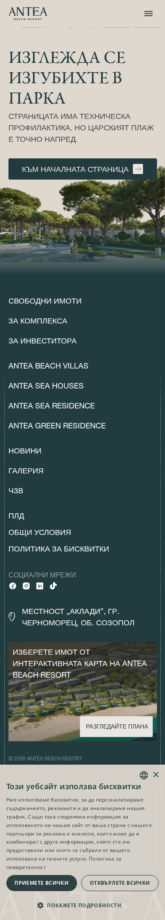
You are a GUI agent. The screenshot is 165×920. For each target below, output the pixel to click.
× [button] (155, 775)
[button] (82, 905)
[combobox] (144, 775)
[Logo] (27, 13)
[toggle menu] (148, 13)
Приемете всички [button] (41, 882)
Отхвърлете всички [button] (120, 882)
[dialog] (82, 842)
